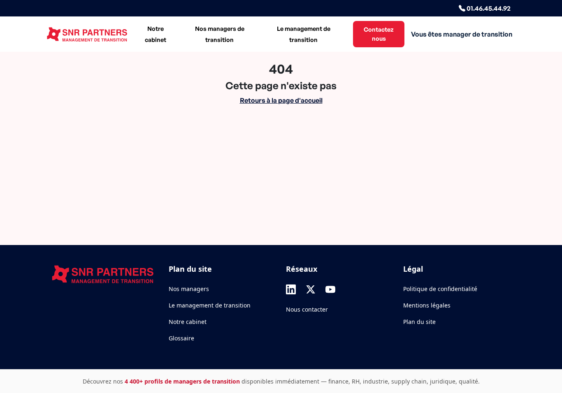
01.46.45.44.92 (488, 8)
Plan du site (419, 322)
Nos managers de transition (219, 34)
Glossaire (181, 338)
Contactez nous (379, 33)
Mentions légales (427, 305)
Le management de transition (303, 34)
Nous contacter (307, 309)
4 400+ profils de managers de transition (182, 381)
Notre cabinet (155, 34)
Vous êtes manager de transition (461, 34)
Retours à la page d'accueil (281, 100)
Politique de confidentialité (440, 289)
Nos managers (189, 289)
